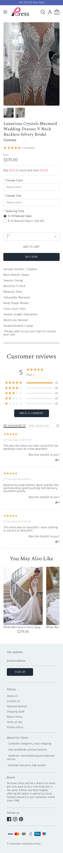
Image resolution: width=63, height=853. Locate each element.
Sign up (20, 672)
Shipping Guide (16, 711)
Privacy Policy (15, 727)
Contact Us (13, 701)
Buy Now (31, 257)
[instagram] (15, 819)
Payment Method (17, 706)
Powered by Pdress (31, 844)
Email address (16, 661)
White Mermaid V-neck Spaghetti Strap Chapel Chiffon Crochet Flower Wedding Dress (23, 627)
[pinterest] (21, 819)
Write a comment (32, 413)
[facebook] (9, 819)
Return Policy (15, 716)
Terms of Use (14, 722)
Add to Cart (31, 246)
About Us (12, 696)
